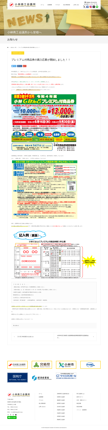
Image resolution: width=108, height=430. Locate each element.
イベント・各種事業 (82, 409)
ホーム (42, 4)
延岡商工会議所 (61, 403)
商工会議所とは (80, 393)
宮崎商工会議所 (61, 397)
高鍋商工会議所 (61, 409)
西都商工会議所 (61, 419)
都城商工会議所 (61, 400)
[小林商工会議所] (23, 4)
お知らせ (21, 53)
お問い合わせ (42, 406)
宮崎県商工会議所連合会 (63, 393)
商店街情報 (79, 406)
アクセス (57, 4)
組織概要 (50, 4)
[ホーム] (7, 47)
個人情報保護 (66, 4)
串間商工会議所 (61, 416)
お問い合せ (76, 4)
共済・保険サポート (82, 400)
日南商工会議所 (61, 413)
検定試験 (79, 403)
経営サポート (80, 397)
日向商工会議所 (61, 406)
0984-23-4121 (91, 2)
